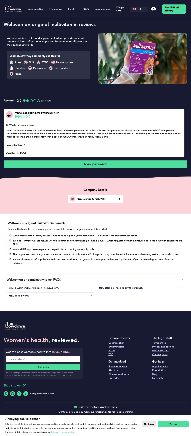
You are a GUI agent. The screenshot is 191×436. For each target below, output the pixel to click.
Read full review (14, 145)
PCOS (111, 350)
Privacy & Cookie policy (61, 375)
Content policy (160, 354)
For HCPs (113, 377)
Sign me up (43, 367)
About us (113, 370)
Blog (154, 374)
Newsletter (158, 377)
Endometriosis (116, 346)
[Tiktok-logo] (25, 393)
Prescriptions (159, 370)
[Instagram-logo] (12, 393)
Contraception (116, 342)
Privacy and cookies (163, 346)
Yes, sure (173, 424)
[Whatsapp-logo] (6, 393)
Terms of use (159, 342)
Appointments (160, 366)
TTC (110, 354)
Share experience (117, 366)
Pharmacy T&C (160, 350)
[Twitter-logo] (19, 393)
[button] (95, 280)
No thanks (149, 424)
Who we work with (118, 374)
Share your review (95, 164)
